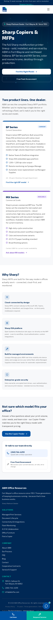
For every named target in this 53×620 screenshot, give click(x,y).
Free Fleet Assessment (27, 79)
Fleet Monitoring (9, 525)
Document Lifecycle (10, 518)
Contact (5, 562)
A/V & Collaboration (10, 529)
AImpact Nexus (28, 611)
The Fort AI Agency (15, 611)
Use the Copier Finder (14, 434)
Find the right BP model (16, 182)
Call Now (13, 617)
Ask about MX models (15, 252)
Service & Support (9, 570)
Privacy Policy (10, 606)
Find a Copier (7, 536)
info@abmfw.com (12, 592)
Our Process (7, 551)
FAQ (3, 555)
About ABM (6, 548)
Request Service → (27, 4)
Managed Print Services (11, 514)
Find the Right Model (25, 71)
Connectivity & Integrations (13, 522)
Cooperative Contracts (11, 566)
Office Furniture (8, 533)
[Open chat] (46, 606)
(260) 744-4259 (11, 588)
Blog (4, 559)
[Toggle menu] (48, 9)
